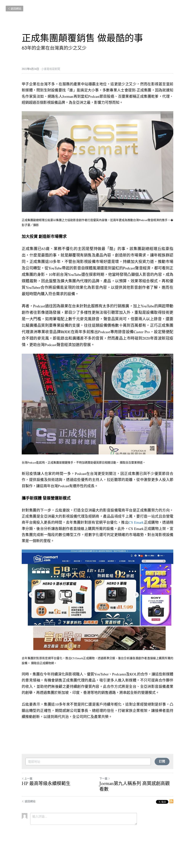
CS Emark (136, 522)
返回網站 (16, 8)
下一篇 (103, 778)
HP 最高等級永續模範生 (46, 783)
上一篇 (28, 778)
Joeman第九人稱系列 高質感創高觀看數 (134, 786)
